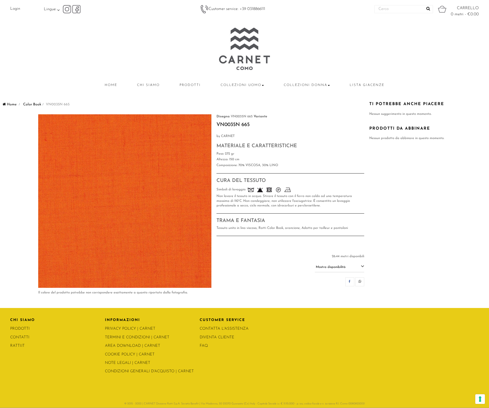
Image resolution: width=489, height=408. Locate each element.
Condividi (349, 281)
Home (11, 104)
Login (15, 9)
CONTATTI (19, 337)
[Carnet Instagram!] (67, 9)
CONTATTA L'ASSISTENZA (224, 329)
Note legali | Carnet (127, 363)
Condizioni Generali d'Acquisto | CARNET (149, 371)
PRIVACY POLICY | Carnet (130, 329)
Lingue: (50, 9)
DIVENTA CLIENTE (217, 337)
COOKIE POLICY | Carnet (130, 354)
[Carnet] (244, 49)
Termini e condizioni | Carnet (137, 337)
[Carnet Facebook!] (76, 9)
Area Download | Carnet (132, 346)
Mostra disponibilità (331, 267)
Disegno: (223, 116)
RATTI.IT (17, 346)
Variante (260, 116)
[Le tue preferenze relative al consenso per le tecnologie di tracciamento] (480, 399)
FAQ (204, 346)
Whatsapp (359, 281)
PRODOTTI (20, 329)
